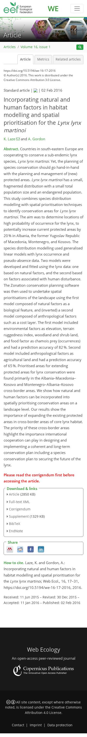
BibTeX (14, 523)
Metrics (43, 59)
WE (53, 8)
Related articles (68, 59)
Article (25, 59)
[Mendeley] (10, 549)
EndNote (16, 531)
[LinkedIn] (41, 549)
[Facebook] (30, 549)
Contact (18, 725)
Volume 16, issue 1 (36, 47)
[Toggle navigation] (77, 8)
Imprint (36, 725)
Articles (10, 47)
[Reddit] (20, 549)
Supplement (19, 516)
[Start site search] (79, 47)
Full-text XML (19, 501)
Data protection (59, 725)
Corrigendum (19, 509)
